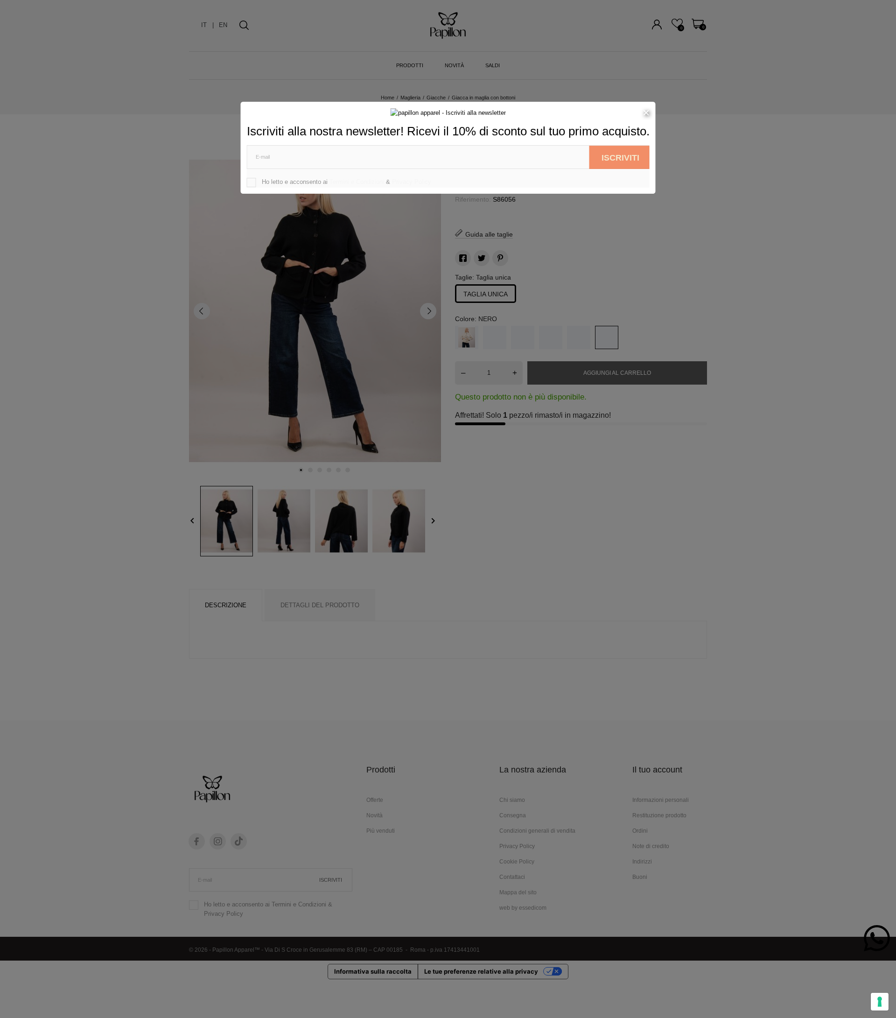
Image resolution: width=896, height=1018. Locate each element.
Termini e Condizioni (356, 181)
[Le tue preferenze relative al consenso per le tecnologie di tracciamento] (880, 1002)
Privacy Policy (411, 181)
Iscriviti (620, 157)
